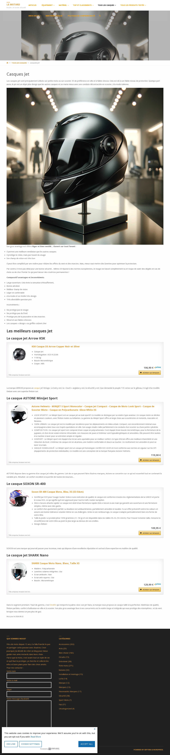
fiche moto (63, 665)
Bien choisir (64, 653)
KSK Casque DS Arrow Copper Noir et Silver (56, 346)
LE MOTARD (13, 4)
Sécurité (62, 695)
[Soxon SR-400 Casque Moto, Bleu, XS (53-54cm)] (19, 498)
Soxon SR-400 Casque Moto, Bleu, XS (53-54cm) (58, 491)
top (60, 704)
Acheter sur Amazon (151, 372)
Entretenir (63, 661)
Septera (147, 750)
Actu (61, 648)
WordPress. (158, 750)
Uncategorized (65, 708)
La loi (61, 678)
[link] (99, 16)
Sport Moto (64, 700)
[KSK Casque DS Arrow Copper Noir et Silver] (19, 355)
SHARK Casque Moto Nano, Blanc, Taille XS (55, 563)
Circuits (62, 657)
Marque (62, 683)
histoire (62, 670)
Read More (36, 736)
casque (37, 388)
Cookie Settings (30, 744)
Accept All (87, 744)
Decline (11, 744)
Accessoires (64, 644)
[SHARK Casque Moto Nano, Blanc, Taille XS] (19, 571)
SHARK (53, 605)
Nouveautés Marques (68, 691)
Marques (62, 687)
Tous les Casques (19, 63)
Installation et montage (69, 674)
